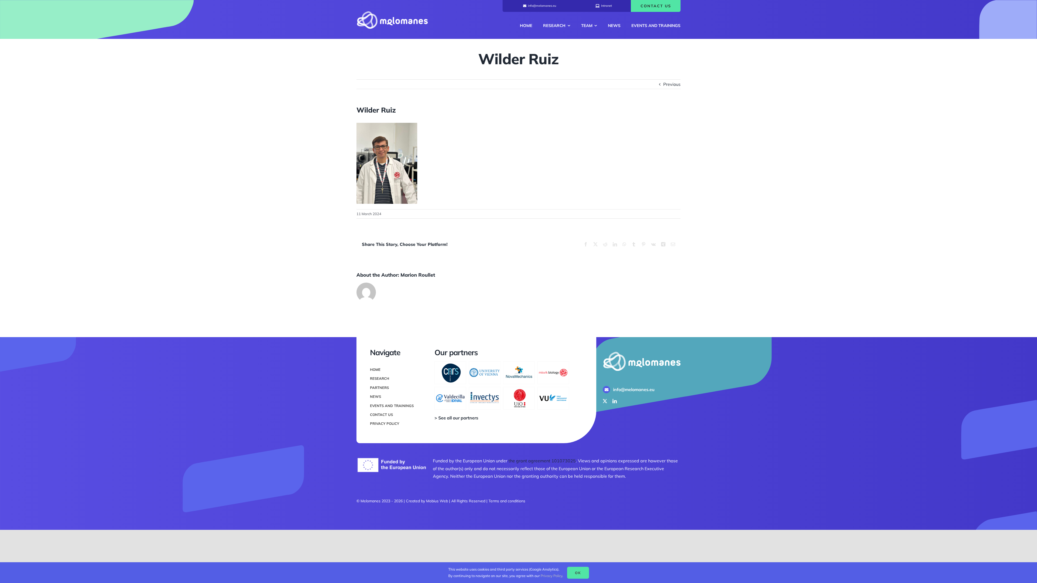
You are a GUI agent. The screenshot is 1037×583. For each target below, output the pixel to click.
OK (578, 573)
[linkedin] (614, 401)
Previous (672, 84)
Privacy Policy (551, 576)
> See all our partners (456, 418)
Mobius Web (437, 501)
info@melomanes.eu (634, 389)
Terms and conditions (507, 501)
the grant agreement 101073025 (542, 460)
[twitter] (605, 401)
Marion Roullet (417, 275)
